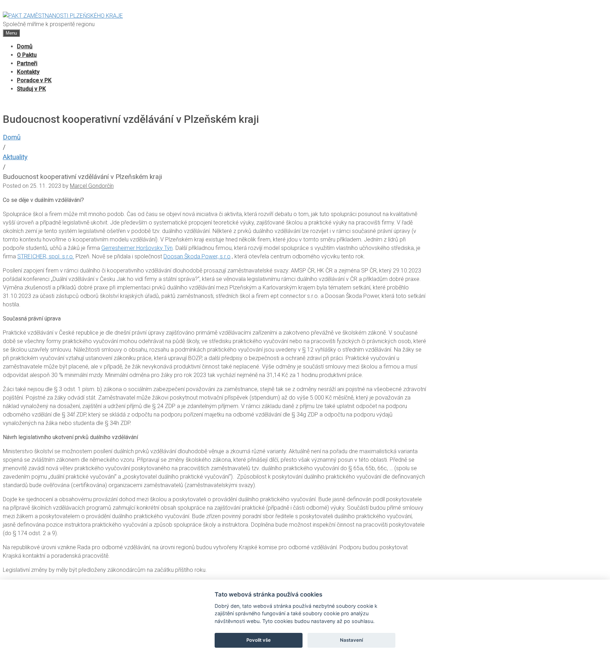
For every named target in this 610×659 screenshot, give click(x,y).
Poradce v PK (34, 80)
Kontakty (28, 71)
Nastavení (351, 640)
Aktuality (15, 157)
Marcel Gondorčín (92, 185)
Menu (11, 33)
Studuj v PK (31, 88)
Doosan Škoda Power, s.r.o (197, 256)
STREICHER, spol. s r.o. (45, 256)
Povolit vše (258, 640)
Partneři (27, 63)
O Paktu (27, 55)
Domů (24, 46)
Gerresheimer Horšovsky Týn (137, 248)
